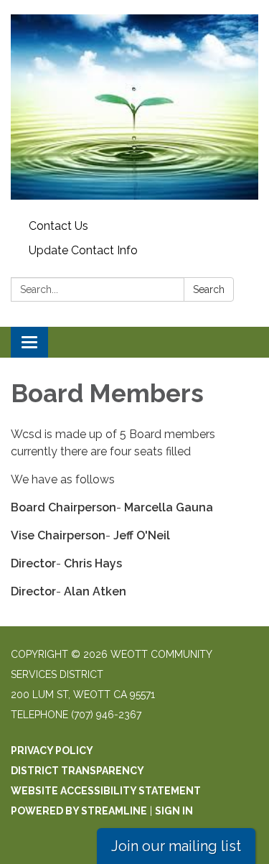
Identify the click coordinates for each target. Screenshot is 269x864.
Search (209, 289)
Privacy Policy (52, 750)
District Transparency (77, 770)
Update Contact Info (83, 250)
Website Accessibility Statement (106, 790)
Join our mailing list (176, 846)
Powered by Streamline (79, 811)
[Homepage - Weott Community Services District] (134, 107)
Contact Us (58, 226)
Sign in (174, 811)
